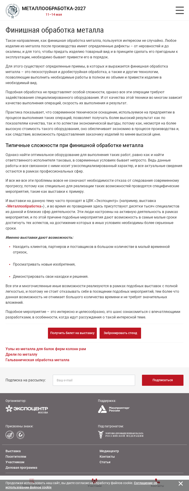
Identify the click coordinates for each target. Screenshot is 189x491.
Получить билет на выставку (72, 333)
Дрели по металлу (21, 354)
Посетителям (16, 456)
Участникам (15, 462)
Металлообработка (24, 206)
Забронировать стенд (120, 333)
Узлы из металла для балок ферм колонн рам (46, 349)
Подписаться (163, 380)
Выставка (13, 451)
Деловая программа (21, 467)
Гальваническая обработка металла (37, 360)
